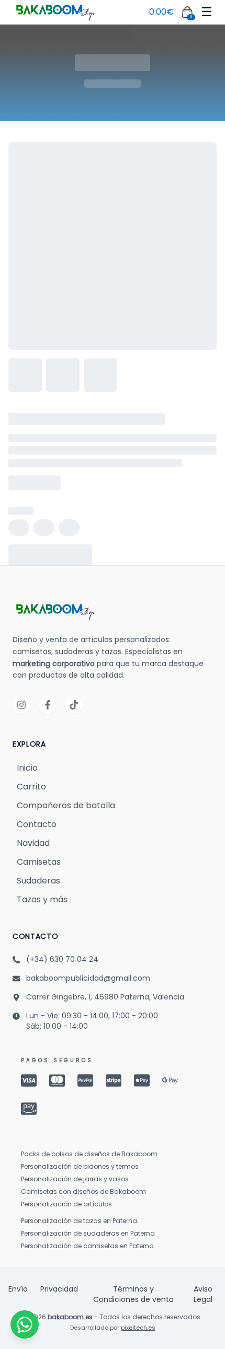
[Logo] (54, 12)
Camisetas (39, 862)
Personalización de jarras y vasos (75, 1179)
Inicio (27, 768)
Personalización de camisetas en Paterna (87, 1246)
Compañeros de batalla (66, 805)
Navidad (33, 843)
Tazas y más (42, 899)
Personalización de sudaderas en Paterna (88, 1233)
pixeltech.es (138, 1327)
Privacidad (59, 1289)
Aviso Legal (203, 1294)
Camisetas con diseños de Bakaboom (83, 1192)
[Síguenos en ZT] (21, 705)
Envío (18, 1289)
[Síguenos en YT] (48, 705)
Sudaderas (38, 881)
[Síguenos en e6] (74, 705)
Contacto (37, 824)
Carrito (31, 787)
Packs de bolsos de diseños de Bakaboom (89, 1154)
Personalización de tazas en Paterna (79, 1221)
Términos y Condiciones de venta (133, 1294)
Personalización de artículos (66, 1204)
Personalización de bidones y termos (80, 1166)
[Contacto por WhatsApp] (24, 1324)
